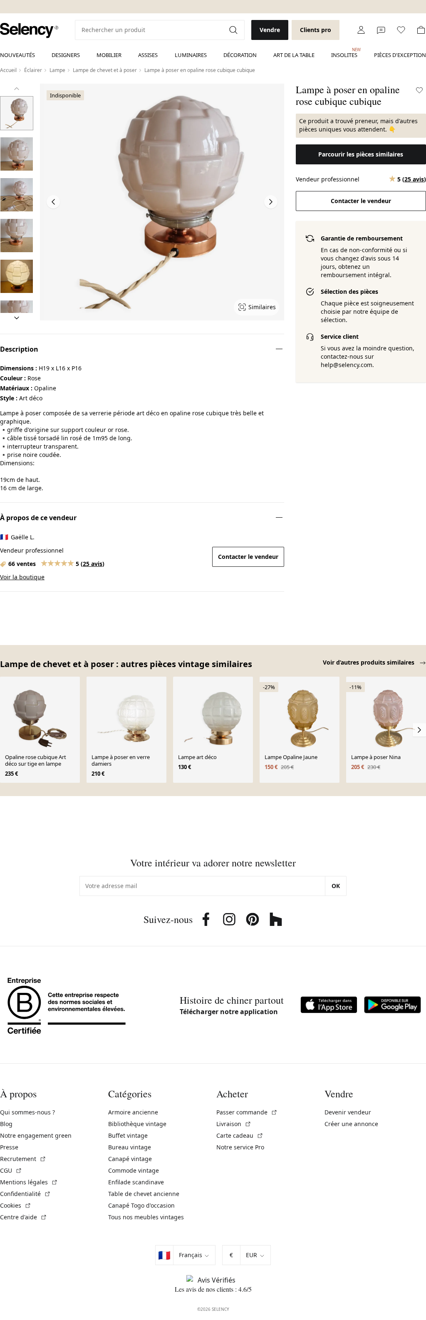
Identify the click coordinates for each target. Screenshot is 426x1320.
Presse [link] (9, 1147)
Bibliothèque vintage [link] (137, 1124)
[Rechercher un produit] (234, 30)
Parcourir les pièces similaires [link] (360, 154)
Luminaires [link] (191, 55)
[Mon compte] (361, 30)
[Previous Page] (53, 201)
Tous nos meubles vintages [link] (146, 1217)
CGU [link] (11, 1170)
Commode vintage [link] (133, 1170)
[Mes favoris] (401, 30)
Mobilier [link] (109, 55)
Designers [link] (66, 55)
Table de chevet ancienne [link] (143, 1194)
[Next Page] (270, 201)
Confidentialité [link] (25, 1194)
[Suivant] (17, 318)
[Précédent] (17, 89)
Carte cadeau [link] (239, 1135)
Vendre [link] (270, 30)
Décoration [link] (240, 55)
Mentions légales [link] (29, 1182)
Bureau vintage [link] (129, 1147)
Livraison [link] (233, 1124)
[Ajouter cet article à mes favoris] (419, 90)
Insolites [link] (344, 53)
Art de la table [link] (294, 55)
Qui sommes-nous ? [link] (27, 1112)
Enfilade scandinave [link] (136, 1182)
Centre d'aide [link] (23, 1217)
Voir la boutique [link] (22, 577)
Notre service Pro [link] (240, 1147)
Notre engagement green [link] (36, 1135)
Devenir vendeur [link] (347, 1112)
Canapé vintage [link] (130, 1159)
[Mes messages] (381, 30)
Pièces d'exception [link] (400, 55)
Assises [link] (148, 55)
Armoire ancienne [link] (133, 1112)
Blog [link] (6, 1124)
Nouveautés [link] (17, 55)
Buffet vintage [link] (128, 1135)
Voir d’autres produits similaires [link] (369, 662)
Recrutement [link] (23, 1159)
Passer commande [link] (246, 1112)
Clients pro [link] (315, 30)
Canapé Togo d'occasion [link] (141, 1205)
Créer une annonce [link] (351, 1124)
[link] (29, 30)
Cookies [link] (15, 1205)
